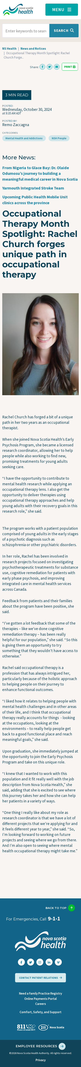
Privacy (41, 1060)
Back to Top (56, 908)
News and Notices (33, 48)
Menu (58, 9)
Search (61, 30)
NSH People (59, 138)
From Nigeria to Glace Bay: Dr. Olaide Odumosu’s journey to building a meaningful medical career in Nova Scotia (40, 173)
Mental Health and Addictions (24, 138)
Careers (40, 1004)
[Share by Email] (57, 67)
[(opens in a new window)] (42, 67)
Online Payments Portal (40, 999)
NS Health (9, 48)
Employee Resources (36, 1046)
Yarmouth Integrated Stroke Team (33, 188)
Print (68, 66)
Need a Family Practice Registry (40, 993)
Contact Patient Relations (38, 977)
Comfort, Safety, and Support (40, 1012)
